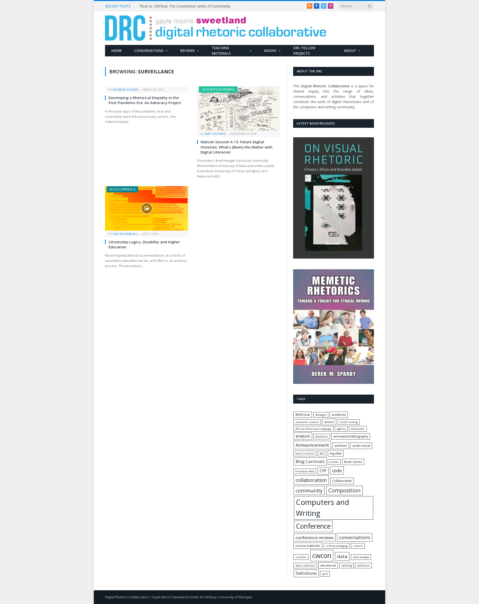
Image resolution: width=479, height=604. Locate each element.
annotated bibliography (350, 436)
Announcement (312, 445)
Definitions (306, 573)
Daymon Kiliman (125, 89)
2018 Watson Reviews (218, 89)
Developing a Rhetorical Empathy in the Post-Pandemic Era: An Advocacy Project (145, 100)
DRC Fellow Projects (304, 50)
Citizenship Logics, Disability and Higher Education (144, 244)
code (337, 470)
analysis (303, 436)
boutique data (304, 471)
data (342, 556)
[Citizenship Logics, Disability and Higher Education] (146, 208)
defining (346, 565)
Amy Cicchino (215, 134)
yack (325, 574)
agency (341, 429)
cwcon (321, 555)
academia (339, 414)
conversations (354, 537)
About (350, 50)
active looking (349, 422)
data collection (305, 565)
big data (336, 453)
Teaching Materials (221, 50)
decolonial (328, 565)
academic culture (307, 422)
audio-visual (361, 445)
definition (363, 565)
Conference (313, 526)
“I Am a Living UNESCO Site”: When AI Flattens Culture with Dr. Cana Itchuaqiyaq (195, 6)
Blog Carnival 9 (122, 189)
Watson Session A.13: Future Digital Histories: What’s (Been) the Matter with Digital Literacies (236, 146)
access (329, 422)
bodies (334, 462)
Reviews (187, 50)
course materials (307, 545)
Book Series (353, 461)
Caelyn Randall (125, 234)
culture (358, 546)
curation (301, 557)
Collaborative (342, 480)
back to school (304, 453)
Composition (344, 490)
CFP (323, 470)
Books (270, 50)
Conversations (148, 50)
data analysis (361, 557)
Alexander (358, 429)
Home (116, 50)
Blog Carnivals (310, 461)
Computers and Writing (322, 507)
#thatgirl (320, 415)
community (309, 490)
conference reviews (315, 537)
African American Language (313, 429)
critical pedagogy (337, 546)
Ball (322, 453)
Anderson (321, 436)
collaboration (311, 479)
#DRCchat (302, 414)
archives (341, 445)
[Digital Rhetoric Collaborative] (215, 28)
